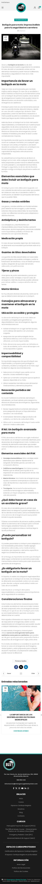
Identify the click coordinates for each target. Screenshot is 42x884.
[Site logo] (21, 7)
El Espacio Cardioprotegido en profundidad (21, 855)
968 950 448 (21, 780)
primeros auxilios (20, 661)
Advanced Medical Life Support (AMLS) (21, 838)
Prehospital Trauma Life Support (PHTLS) (21, 826)
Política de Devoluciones (21, 868)
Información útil (21, 19)
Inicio (21, 799)
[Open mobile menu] (3, 8)
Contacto (21, 816)
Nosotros (21, 809)
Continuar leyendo (21, 731)
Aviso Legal (21, 864)
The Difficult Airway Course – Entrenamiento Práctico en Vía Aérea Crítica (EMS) (21, 830)
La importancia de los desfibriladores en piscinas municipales (21, 717)
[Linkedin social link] (26, 667)
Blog (21, 812)
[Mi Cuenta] (35, 8)
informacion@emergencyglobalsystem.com (21, 784)
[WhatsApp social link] (28, 788)
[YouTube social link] (22, 788)
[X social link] (21, 667)
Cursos (21, 802)
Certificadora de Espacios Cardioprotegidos (21, 851)
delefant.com (35, 881)
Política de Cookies (21, 871)
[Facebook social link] (16, 667)
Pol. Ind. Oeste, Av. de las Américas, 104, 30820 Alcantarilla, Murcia (21, 775)
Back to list (21, 673)
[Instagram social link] (19, 788)
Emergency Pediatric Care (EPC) (21, 835)
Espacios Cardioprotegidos (21, 805)
